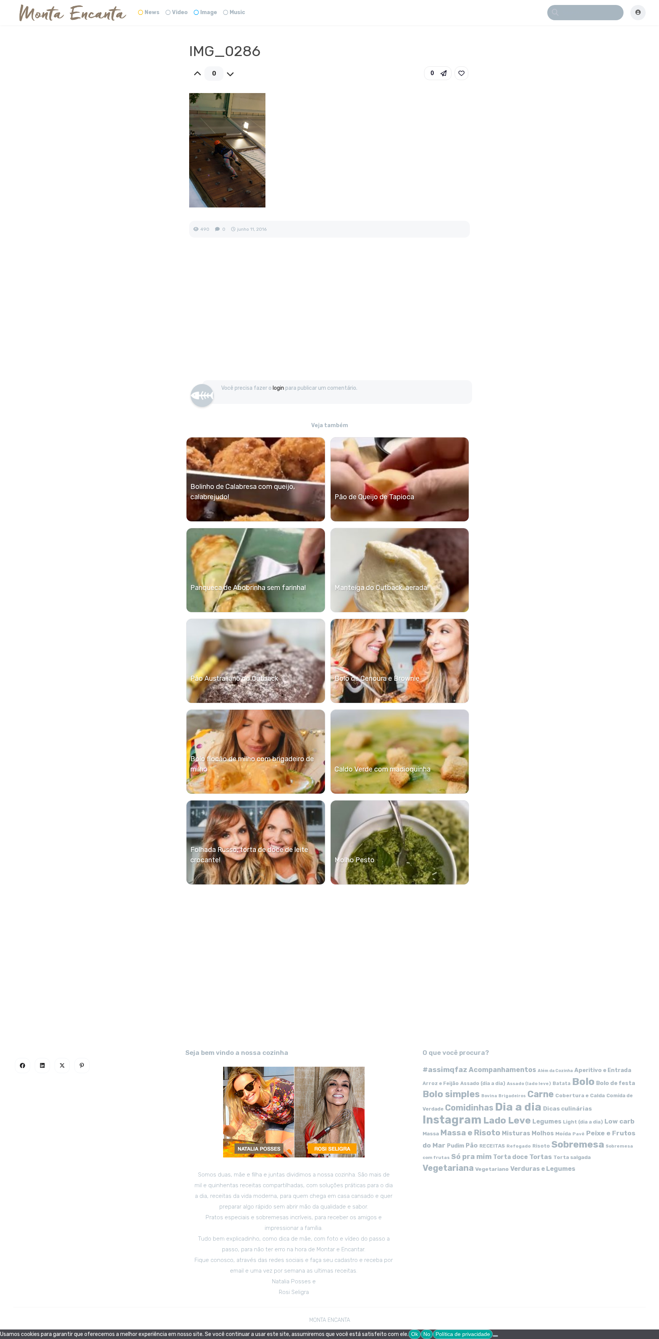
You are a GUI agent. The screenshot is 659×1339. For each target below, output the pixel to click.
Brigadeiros (512, 1095)
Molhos (543, 1133)
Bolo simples (451, 1094)
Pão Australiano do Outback (234, 678)
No (426, 1334)
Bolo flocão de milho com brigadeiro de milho (252, 764)
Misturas (516, 1133)
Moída (563, 1133)
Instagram (452, 1119)
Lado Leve (507, 1120)
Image (208, 12)
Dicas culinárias (567, 1108)
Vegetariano (492, 1169)
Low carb (619, 1121)
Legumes (546, 1121)
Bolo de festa (615, 1083)
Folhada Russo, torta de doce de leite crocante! (249, 855)
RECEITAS (492, 1146)
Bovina (489, 1095)
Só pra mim (471, 1156)
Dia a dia (518, 1106)
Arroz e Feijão (441, 1083)
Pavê (578, 1133)
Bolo (583, 1081)
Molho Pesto (354, 860)
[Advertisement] (329, 317)
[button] (438, 73)
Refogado (518, 1146)
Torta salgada (572, 1157)
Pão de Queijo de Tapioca (374, 497)
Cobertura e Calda (580, 1095)
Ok (414, 1334)
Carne (540, 1094)
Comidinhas (469, 1107)
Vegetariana (448, 1168)
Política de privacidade (463, 1334)
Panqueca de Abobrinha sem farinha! (248, 588)
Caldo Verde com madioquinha (382, 769)
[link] (461, 73)
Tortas (540, 1157)
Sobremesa (577, 1144)
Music (237, 12)
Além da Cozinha (555, 1070)
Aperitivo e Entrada (602, 1070)
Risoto (541, 1146)
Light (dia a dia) (583, 1122)
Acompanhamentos (502, 1070)
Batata (562, 1083)
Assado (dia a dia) (482, 1083)
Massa (431, 1133)
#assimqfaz (445, 1069)
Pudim (455, 1146)
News (152, 12)
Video (180, 12)
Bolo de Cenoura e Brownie (377, 678)
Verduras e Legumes (542, 1168)
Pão (472, 1145)
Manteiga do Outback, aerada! (381, 588)
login (278, 388)
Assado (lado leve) (529, 1083)
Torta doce (510, 1157)
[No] (495, 1336)
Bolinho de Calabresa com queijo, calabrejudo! (242, 491)
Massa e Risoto (470, 1132)
